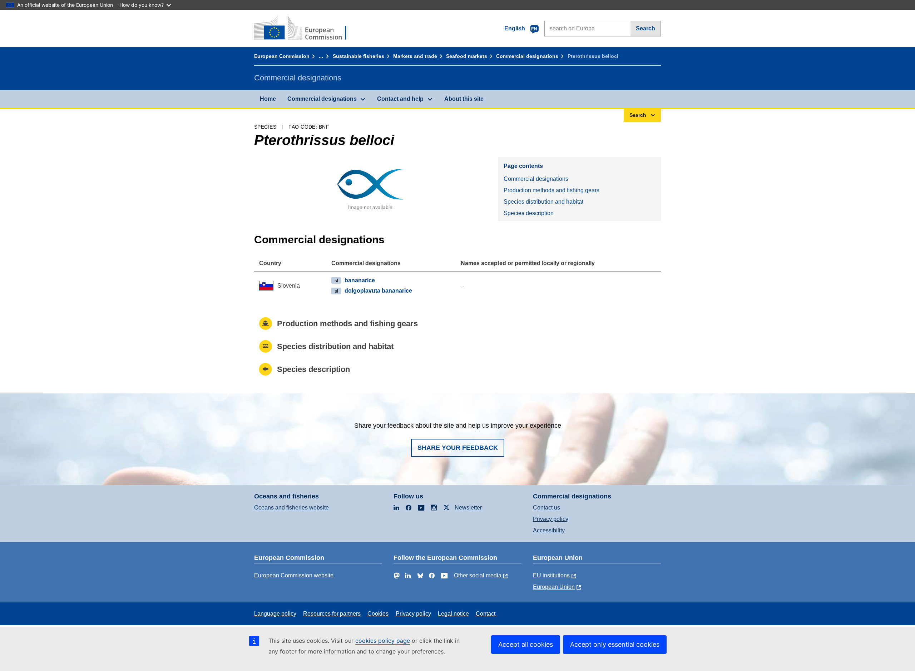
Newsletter (468, 508)
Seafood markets (466, 56)
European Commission (282, 56)
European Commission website (293, 575)
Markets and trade (415, 56)
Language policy (275, 614)
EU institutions (551, 575)
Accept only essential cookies (614, 644)
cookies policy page (382, 640)
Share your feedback (457, 447)
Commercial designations (527, 56)
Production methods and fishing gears (551, 190)
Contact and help (400, 99)
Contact (485, 614)
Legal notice (453, 614)
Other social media (477, 575)
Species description (529, 213)
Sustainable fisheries (358, 56)
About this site (464, 99)
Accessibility (549, 530)
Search (645, 28)
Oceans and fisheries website (291, 508)
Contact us (546, 508)
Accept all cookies (525, 644)
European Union (554, 587)
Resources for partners (332, 614)
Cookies (378, 614)
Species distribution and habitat (543, 202)
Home (268, 99)
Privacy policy (550, 519)
